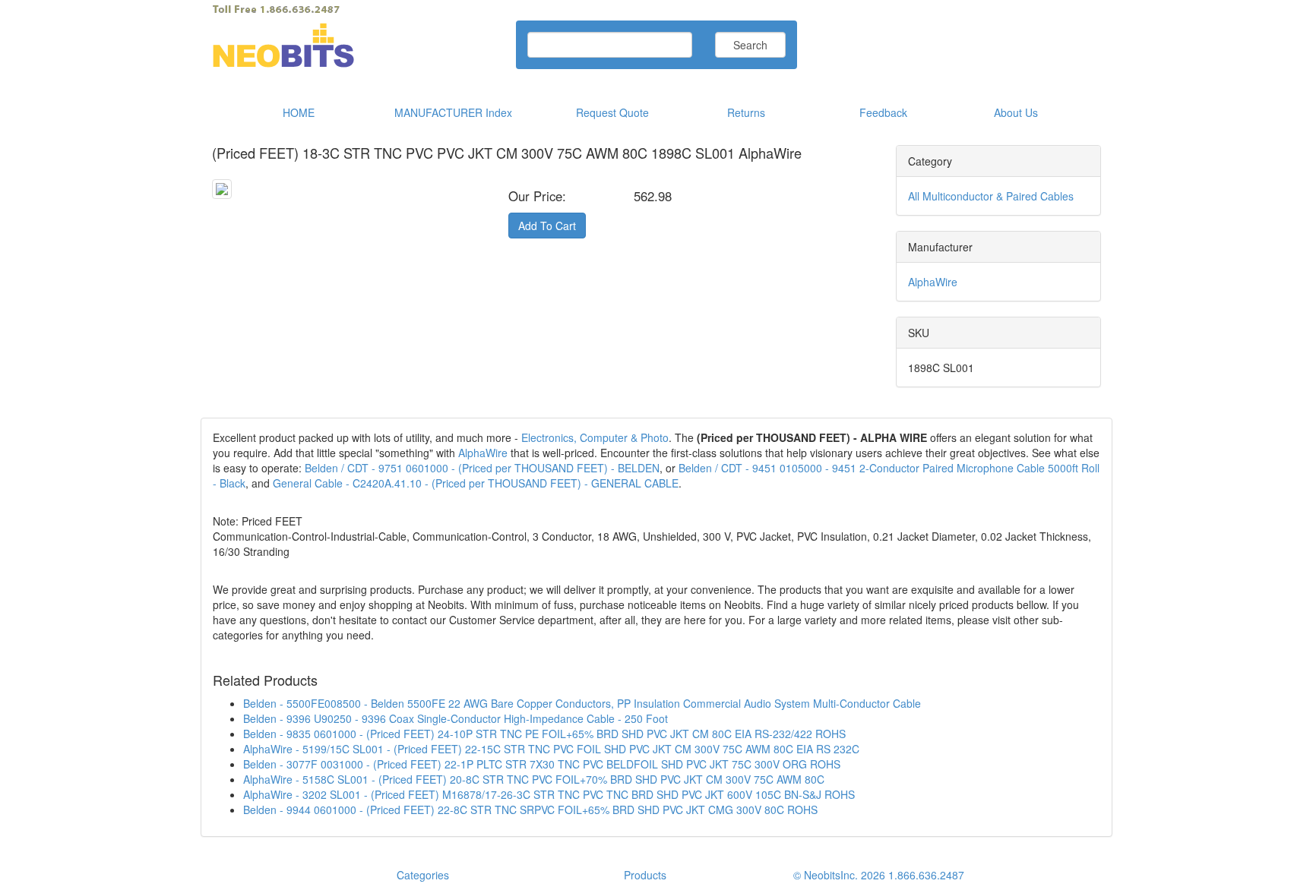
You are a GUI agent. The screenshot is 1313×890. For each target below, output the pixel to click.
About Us (1016, 112)
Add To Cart (547, 225)
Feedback (883, 112)
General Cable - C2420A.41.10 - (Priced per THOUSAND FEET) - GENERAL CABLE (476, 483)
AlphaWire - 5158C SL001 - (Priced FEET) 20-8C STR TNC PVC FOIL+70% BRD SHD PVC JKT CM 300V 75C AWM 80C (533, 779)
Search (750, 44)
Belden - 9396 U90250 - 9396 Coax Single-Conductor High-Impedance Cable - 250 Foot (455, 718)
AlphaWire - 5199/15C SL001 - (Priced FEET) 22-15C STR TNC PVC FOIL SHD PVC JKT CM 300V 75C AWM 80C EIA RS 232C (551, 748)
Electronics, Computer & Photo (595, 437)
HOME (299, 112)
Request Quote (612, 112)
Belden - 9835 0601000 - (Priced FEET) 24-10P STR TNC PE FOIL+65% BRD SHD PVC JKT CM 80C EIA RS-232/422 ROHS (544, 733)
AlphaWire (932, 281)
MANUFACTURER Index (453, 112)
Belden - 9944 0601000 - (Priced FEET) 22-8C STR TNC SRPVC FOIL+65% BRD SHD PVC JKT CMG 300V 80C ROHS (530, 809)
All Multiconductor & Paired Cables (991, 196)
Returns (746, 112)
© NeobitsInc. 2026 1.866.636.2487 (878, 874)
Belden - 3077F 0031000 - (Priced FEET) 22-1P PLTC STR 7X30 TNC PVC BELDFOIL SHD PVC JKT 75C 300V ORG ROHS (541, 764)
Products (645, 874)
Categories (423, 874)
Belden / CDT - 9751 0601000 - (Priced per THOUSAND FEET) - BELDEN (482, 467)
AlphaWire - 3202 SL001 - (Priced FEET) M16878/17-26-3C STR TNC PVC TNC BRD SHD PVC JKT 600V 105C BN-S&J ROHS (549, 794)
